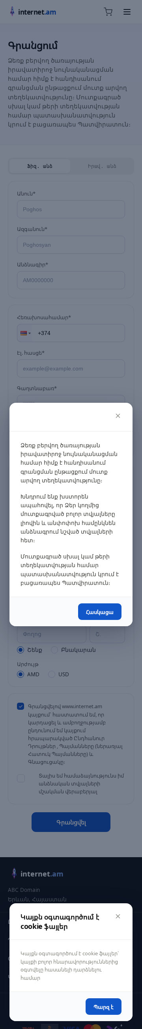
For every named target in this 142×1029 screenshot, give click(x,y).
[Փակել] (118, 415)
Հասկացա (100, 612)
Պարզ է (103, 1006)
